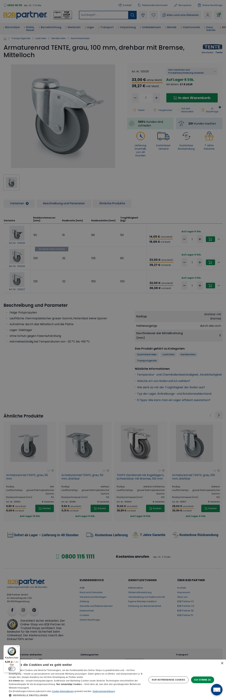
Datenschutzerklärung (104, 691)
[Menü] (18, 647)
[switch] (11, 669)
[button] (76, 695)
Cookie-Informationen (63, 691)
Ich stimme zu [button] (202, 680)
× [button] (222, 663)
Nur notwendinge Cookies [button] (168, 680)
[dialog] (113, 679)
